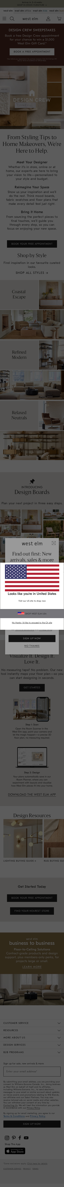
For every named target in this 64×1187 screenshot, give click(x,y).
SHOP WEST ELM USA (36, 613)
